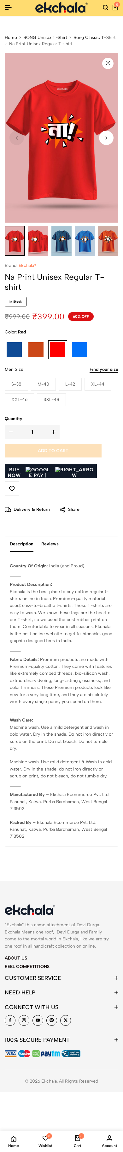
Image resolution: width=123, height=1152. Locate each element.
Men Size (14, 369)
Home (11, 37)
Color (15, 332)
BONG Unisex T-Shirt (45, 37)
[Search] (105, 8)
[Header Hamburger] (8, 7)
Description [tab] (21, 544)
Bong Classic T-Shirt (94, 37)
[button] (106, 138)
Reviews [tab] (50, 544)
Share (73, 509)
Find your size (104, 369)
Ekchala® (27, 265)
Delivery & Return (32, 509)
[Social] (10, 1020)
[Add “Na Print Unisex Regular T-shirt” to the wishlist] (12, 488)
